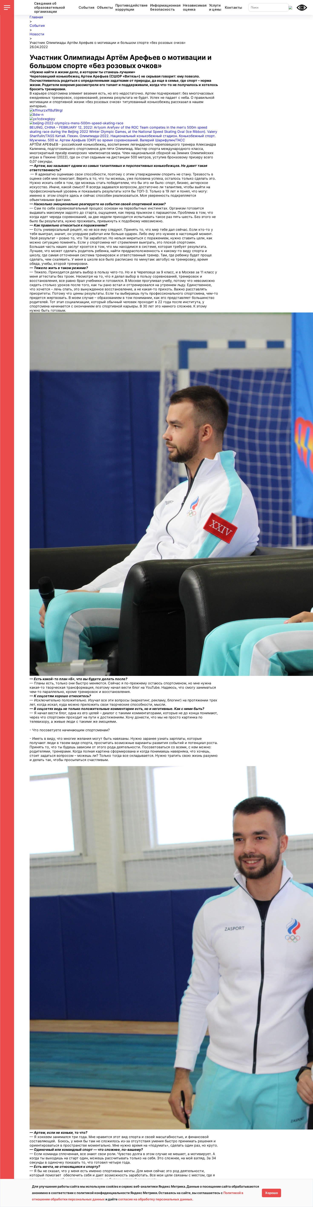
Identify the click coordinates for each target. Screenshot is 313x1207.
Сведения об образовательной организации (49, 7)
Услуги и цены (215, 7)
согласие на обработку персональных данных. (155, 1199)
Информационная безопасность (165, 7)
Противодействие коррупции (131, 7)
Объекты (105, 8)
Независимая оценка (195, 7)
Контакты (233, 8)
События (86, 8)
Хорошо (271, 1193)
